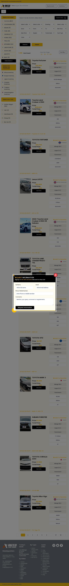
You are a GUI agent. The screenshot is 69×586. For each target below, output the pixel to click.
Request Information (25, 308)
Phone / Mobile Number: (22, 291)
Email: (37, 284)
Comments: (19, 297)
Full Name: (18, 284)
